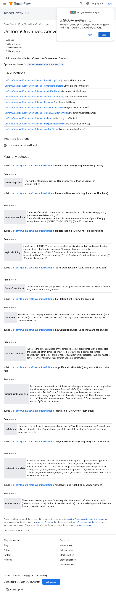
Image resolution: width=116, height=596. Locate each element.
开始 (104, 34)
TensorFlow (9, 24)
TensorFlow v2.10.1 (16, 13)
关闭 (90, 35)
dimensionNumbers (53, 86)
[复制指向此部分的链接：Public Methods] (28, 73)
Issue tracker (66, 545)
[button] (20, 145)
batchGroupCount (52, 80)
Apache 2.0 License (44, 522)
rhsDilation (49, 118)
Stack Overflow (67, 555)
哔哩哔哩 (8, 560)
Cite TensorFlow (67, 564)
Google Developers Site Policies (85, 522)
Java (47, 24)
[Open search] (81, 3)
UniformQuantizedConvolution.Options (23, 80)
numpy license (85, 525)
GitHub (7, 550)
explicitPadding (51, 91)
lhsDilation (49, 102)
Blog (6, 545)
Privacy (16, 575)
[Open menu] (5, 3)
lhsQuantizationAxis (53, 107)
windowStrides (51, 129)
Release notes (66, 550)
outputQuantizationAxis (55, 113)
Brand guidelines (68, 560)
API (19, 24)
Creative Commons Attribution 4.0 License (85, 519)
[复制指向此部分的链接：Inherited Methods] (32, 139)
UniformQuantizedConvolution (46, 64)
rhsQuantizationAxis (54, 124)
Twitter (7, 555)
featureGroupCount (53, 96)
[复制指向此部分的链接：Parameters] (19, 174)
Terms (7, 575)
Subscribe (51, 582)
